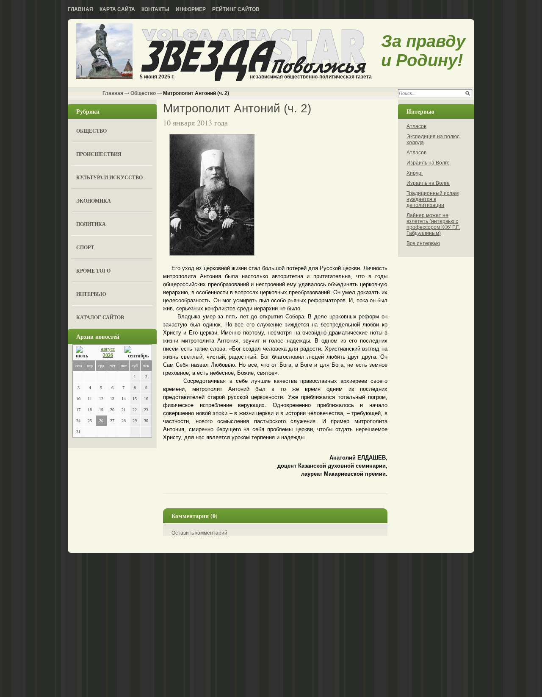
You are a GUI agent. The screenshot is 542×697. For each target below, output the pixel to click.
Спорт (85, 247)
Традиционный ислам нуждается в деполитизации (432, 199)
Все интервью (423, 243)
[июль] (83, 352)
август (108, 349)
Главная (80, 9)
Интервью (91, 294)
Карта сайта (117, 9)
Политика (91, 224)
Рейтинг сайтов (236, 9)
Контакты (155, 9)
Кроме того (93, 270)
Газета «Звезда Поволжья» (104, 52)
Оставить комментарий (199, 533)
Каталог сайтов (100, 317)
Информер (191, 9)
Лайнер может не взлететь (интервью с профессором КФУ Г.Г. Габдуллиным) (433, 224)
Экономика (93, 200)
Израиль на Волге (428, 163)
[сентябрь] (136, 352)
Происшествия (99, 154)
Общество (143, 93)
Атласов (416, 126)
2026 (108, 355)
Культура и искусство (109, 177)
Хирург (414, 173)
